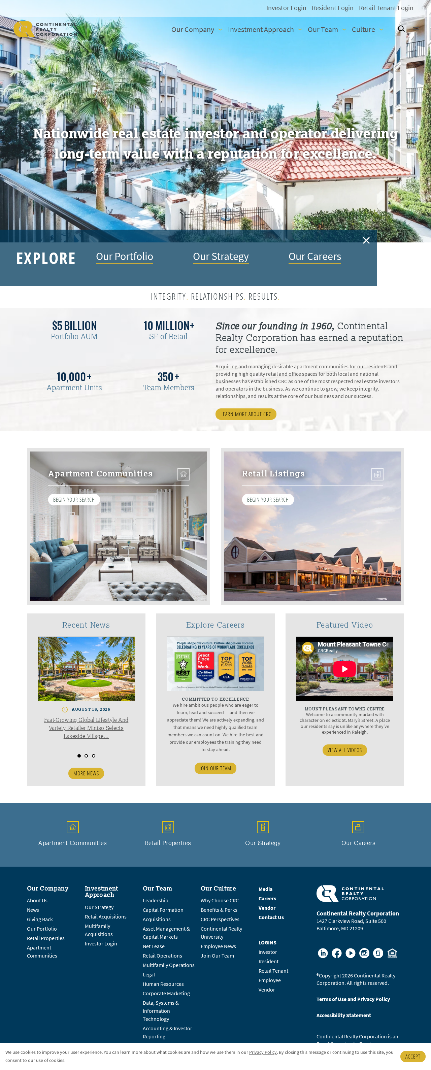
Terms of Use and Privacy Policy (353, 999)
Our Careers (315, 256)
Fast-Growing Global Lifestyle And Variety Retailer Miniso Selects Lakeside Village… (86, 728)
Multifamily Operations (169, 965)
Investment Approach (261, 29)
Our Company (192, 29)
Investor (268, 952)
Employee (270, 980)
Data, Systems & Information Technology (161, 1011)
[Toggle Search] (401, 29)
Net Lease (154, 946)
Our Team (323, 29)
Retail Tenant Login (386, 7)
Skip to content (20, 7)
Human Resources (163, 984)
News (33, 909)
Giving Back (40, 919)
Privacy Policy (263, 1052)
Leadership (155, 900)
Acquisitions (157, 919)
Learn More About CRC (246, 414)
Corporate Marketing (166, 993)
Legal (149, 974)
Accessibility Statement (344, 1015)
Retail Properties (167, 843)
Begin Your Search (74, 499)
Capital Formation (163, 909)
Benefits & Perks (219, 909)
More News (86, 773)
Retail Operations (162, 955)
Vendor (267, 989)
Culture (363, 29)
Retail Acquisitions (106, 916)
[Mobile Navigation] (415, 29)
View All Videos (345, 750)
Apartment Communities (72, 843)
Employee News (218, 946)
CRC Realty (45, 29)
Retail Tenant (273, 970)
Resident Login (333, 7)
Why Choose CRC (220, 900)
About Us (37, 900)
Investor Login (286, 7)
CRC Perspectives (220, 919)
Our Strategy (221, 256)
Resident (268, 961)
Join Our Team (215, 768)
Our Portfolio (124, 256)
